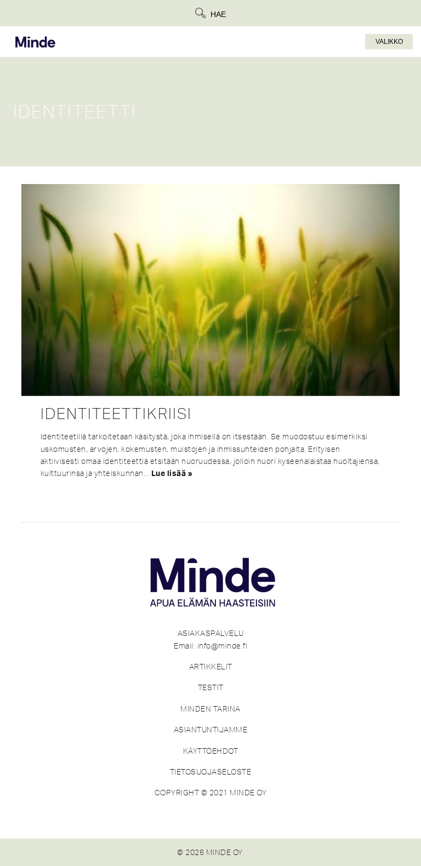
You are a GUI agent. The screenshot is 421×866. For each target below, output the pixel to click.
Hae (218, 14)
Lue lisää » (172, 474)
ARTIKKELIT (210, 667)
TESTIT (211, 687)
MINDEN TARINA (210, 709)
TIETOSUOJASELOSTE (211, 772)
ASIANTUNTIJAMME (211, 730)
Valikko (389, 41)
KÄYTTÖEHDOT (210, 751)
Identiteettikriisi (116, 413)
